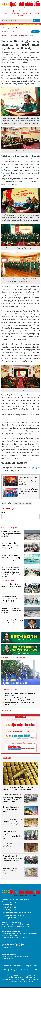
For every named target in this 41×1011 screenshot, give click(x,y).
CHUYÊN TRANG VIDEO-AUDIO (13, 657)
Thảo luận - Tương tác (10, 970)
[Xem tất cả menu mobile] (38, 20)
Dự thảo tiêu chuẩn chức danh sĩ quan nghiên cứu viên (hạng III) (10, 545)
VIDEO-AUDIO (8, 11)
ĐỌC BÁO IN (18, 11)
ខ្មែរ (14, 15)
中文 (31, 13)
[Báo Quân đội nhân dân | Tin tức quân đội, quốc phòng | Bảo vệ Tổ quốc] (20, 4)
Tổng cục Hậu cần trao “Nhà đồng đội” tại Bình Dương (28, 491)
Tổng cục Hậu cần (18, 503)
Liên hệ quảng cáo (26, 970)
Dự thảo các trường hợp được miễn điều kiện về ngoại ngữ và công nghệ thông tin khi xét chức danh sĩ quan (12, 571)
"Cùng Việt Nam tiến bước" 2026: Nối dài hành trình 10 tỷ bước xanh (12, 858)
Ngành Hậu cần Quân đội (31, 447)
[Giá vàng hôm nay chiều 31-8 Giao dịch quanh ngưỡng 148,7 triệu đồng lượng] (20, 773)
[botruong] (20, 637)
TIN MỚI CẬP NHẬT (9, 581)
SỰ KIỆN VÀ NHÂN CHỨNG (11, 13)
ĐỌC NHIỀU (7, 758)
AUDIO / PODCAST (11, 690)
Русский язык (23, 15)
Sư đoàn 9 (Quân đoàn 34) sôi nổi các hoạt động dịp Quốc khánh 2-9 (11, 557)
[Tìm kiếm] (34, 20)
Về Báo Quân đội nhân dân (12, 966)
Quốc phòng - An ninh (7, 28)
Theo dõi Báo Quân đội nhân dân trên (12, 36)
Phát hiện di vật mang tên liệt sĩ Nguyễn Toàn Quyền (13, 870)
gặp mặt (28, 503)
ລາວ (36, 13)
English (24, 13)
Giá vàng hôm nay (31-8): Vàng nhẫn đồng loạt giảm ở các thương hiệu (12, 821)
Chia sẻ (35, 31)
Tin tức (18, 28)
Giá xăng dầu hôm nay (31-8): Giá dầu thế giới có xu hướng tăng (13, 809)
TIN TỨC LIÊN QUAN (9, 528)
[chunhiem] (20, 649)
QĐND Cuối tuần (30, 11)
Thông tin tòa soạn (31, 966)
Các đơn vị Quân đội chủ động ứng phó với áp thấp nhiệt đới (11, 533)
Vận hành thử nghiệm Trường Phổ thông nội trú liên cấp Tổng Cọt (11, 598)
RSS (36, 970)
